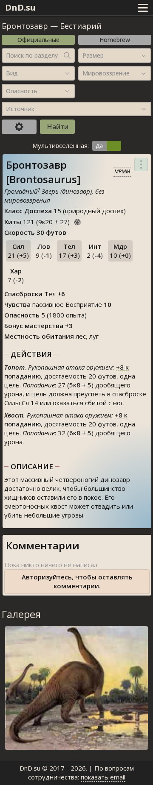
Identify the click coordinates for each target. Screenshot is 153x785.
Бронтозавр (25, 26)
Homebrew (114, 40)
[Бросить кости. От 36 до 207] (77, 221)
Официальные (38, 40)
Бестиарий (81, 26)
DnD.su (20, 7)
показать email (103, 777)
